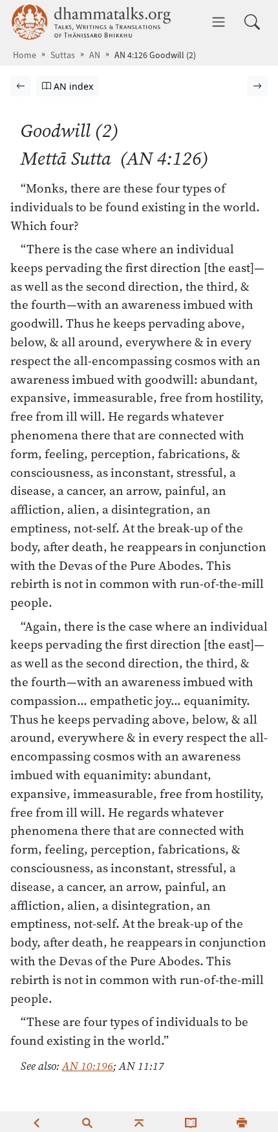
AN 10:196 (87, 1066)
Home (24, 55)
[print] (242, 1121)
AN (94, 55)
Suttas (62, 55)
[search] (87, 1121)
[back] (36, 1121)
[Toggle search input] (252, 22)
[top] (139, 1121)
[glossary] (191, 1121)
